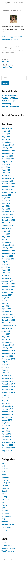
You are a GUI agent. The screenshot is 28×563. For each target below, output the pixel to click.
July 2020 (5, 331)
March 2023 (6, 242)
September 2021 (8, 292)
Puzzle (4, 505)
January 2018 (7, 409)
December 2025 (8, 150)
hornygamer (6, 2)
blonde (18, 50)
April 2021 (5, 306)
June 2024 (5, 201)
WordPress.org (7, 551)
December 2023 (8, 217)
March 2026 (6, 142)
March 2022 (6, 276)
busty (22, 50)
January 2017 (7, 439)
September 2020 (8, 326)
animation (5, 469)
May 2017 (5, 428)
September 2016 (8, 448)
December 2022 (8, 251)
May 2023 (5, 237)
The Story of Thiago (9, 98)
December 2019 (8, 351)
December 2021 (8, 284)
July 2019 (5, 364)
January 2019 (7, 381)
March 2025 (6, 175)
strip (3, 519)
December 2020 (8, 317)
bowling (4, 480)
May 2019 (5, 370)
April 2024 (5, 206)
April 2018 (5, 403)
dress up (5, 488)
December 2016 (8, 442)
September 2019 (8, 359)
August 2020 (6, 328)
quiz (3, 508)
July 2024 (5, 198)
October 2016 (7, 445)
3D (2, 463)
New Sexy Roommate (10, 106)
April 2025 (5, 173)
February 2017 (7, 437)
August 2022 (6, 262)
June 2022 (5, 267)
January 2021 (7, 314)
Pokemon (5, 499)
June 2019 (5, 367)
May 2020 (5, 337)
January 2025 (7, 181)
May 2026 (5, 137)
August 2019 (6, 362)
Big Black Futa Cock (9, 95)
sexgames (12, 52)
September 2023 (8, 226)
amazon (5, 50)
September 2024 (8, 192)
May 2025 (5, 170)
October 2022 (7, 256)
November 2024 (8, 187)
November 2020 (8, 320)
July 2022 (5, 264)
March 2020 (6, 342)
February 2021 (7, 312)
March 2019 (6, 376)
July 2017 (5, 423)
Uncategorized (7, 49)
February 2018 (7, 406)
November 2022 (8, 253)
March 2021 (6, 309)
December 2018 (8, 384)
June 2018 (5, 398)
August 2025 (6, 162)
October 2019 (7, 356)
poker (3, 502)
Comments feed (8, 548)
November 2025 (8, 153)
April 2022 (5, 273)
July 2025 (5, 164)
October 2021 (7, 289)
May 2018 (5, 401)
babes (9, 50)
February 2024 (7, 212)
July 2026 (5, 131)
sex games (5, 513)
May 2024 (5, 203)
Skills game (6, 516)
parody (4, 497)
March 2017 (6, 434)
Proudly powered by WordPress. (16, 559)
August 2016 (6, 451)
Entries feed (6, 545)
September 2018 (8, 392)
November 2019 (8, 353)
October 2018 (7, 389)
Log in (3, 543)
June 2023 (5, 234)
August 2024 (6, 195)
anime (4, 472)
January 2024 (7, 214)
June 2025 (5, 167)
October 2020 (7, 323)
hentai (7, 52)
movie (4, 494)
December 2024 (8, 184)
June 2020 (5, 334)
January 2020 (7, 348)
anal (3, 466)
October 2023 (7, 223)
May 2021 (5, 303)
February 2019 (7, 378)
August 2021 (6, 295)
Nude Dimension (8, 101)
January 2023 (7, 248)
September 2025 (8, 159)
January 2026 (7, 148)
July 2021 (5, 298)
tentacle (4, 522)
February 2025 (7, 178)
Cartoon (4, 485)
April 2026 (5, 139)
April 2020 (5, 339)
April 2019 (5, 373)
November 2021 (8, 287)
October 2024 (7, 189)
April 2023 (5, 239)
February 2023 (7, 245)
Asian (3, 474)
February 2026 (7, 145)
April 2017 (5, 431)
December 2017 (8, 412)
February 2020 (7, 345)
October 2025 (7, 156)
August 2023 (6, 228)
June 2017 (5, 426)
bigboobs (13, 50)
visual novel (6, 527)
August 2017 (6, 420)
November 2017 (8, 414)
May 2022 (5, 270)
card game (5, 483)
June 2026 (5, 134)
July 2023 (5, 231)
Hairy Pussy (6, 104)
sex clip (4, 510)
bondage (5, 477)
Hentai (4, 491)
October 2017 (7, 417)
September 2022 (8, 259)
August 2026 (6, 128)
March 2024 (6, 209)
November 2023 (8, 220)
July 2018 (5, 395)
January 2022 (7, 281)
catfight (3, 52)
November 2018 (8, 387)
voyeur (4, 530)
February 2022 (7, 278)
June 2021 (5, 300)
